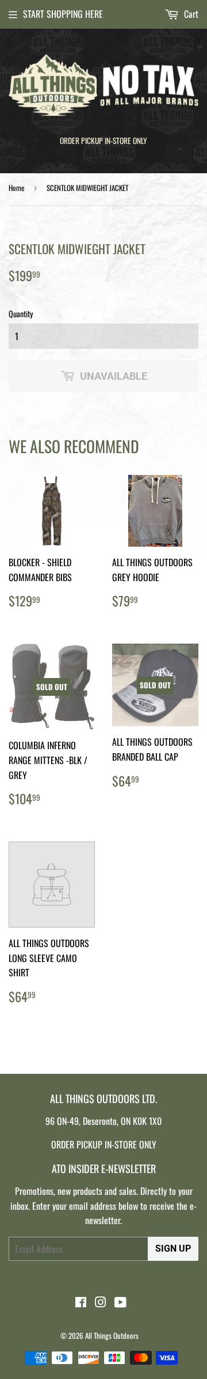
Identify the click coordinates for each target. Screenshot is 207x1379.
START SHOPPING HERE (63, 14)
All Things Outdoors (112, 1335)
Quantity (21, 313)
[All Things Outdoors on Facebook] (81, 1303)
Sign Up (173, 1248)
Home (16, 187)
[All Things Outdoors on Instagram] (100, 1303)
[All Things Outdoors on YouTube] (120, 1303)
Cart (190, 14)
